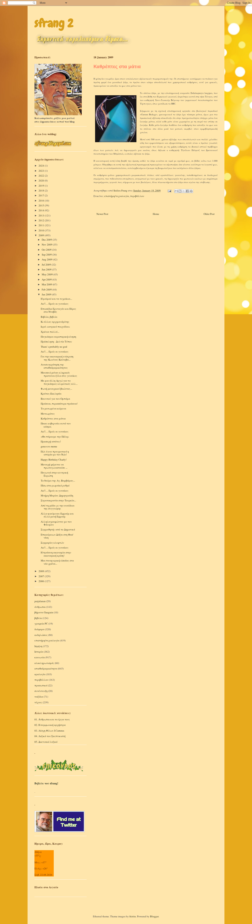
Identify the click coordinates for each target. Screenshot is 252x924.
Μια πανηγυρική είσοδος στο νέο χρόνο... (57, 562)
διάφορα (39, 629)
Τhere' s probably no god (54, 346)
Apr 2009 (47, 279)
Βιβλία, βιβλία (49, 317)
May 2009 (47, 274)
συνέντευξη (41, 691)
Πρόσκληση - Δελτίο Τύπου (56, 341)
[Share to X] (184, 191)
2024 (42, 165)
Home (156, 214)
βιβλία (38, 618)
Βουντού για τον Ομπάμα (55, 398)
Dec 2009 (47, 239)
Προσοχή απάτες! (51, 441)
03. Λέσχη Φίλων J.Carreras (49, 730)
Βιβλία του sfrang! (46, 783)
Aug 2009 (47, 259)
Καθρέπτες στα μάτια (53, 418)
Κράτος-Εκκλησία (51, 393)
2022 (42, 175)
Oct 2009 (47, 249)
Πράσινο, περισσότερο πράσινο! (59, 403)
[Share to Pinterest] (191, 191)
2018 (42, 190)
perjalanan (40, 601)
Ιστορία (38, 651)
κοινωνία (39, 657)
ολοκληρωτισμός (44, 663)
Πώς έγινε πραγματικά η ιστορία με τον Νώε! (55, 453)
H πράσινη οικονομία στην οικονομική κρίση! (56, 554)
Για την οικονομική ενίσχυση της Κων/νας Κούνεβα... (57, 358)
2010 (42, 230)
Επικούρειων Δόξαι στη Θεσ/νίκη (57, 536)
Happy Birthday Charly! (54, 459)
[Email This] (176, 191)
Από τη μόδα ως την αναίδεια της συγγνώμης (57, 507)
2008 (42, 571)
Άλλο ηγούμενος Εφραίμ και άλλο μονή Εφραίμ (57, 515)
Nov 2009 (47, 244)
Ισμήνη (38, 646)
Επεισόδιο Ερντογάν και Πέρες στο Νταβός (58, 310)
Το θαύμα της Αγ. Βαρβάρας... (58, 480)
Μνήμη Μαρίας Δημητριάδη (57, 495)
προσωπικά (40, 685)
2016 (42, 200)
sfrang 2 (53, 23)
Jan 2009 (47, 294)
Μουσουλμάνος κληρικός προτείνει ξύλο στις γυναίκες (59, 374)
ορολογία (39, 674)
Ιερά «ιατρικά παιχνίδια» (55, 326)
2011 (42, 225)
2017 (42, 195)
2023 (42, 170)
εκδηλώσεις (41, 635)
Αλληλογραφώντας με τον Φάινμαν (56, 523)
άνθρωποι (40, 607)
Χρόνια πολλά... (50, 331)
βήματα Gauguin (43, 612)
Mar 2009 (47, 284)
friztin (132, 916)
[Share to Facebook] (187, 191)
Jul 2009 (47, 264)
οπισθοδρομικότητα (45, 668)
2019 (42, 185)
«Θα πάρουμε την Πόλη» (55, 436)
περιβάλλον (137, 196)
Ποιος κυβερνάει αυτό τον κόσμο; (56, 425)
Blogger (154, 916)
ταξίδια (38, 696)
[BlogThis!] (180, 191)
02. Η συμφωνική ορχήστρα (50, 725)
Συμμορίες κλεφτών (52, 542)
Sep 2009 (47, 254)
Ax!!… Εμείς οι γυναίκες (55, 303)
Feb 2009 (47, 289)
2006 (42, 581)
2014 (42, 210)
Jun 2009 (47, 269)
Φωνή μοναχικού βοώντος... (56, 388)
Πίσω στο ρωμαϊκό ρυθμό (55, 485)
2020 (42, 180)
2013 (42, 215)
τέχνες (38, 702)
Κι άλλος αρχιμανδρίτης (55, 321)
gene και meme (49, 446)
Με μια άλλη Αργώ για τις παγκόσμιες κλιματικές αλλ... (59, 382)
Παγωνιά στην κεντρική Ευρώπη (54, 474)
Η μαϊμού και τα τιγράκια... (56, 298)
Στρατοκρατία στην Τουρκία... (58, 500)
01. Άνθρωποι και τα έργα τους (52, 719)
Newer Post (102, 214)
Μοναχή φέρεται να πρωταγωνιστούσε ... (54, 466)
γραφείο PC (41, 623)
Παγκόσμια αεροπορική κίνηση (58, 336)
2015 (42, 205)
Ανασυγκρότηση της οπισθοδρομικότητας (54, 366)
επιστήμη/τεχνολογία (116, 196)
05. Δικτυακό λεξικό (45, 742)
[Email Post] (169, 190)
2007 (42, 576)
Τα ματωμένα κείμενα (53, 408)
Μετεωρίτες (48, 413)
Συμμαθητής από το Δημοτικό (58, 529)
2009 (42, 235)
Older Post (209, 214)
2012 (42, 220)
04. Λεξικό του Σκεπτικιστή (50, 736)
